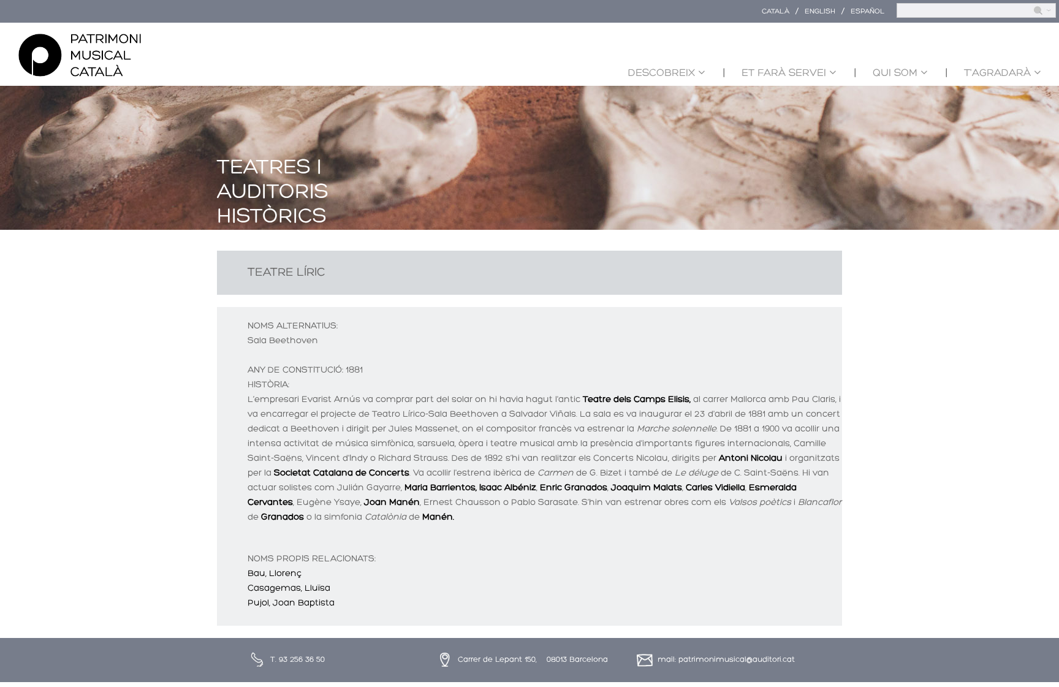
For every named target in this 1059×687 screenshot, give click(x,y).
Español (867, 11)
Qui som (895, 73)
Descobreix (661, 73)
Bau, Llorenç (275, 574)
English (820, 11)
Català (775, 11)
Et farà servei (784, 73)
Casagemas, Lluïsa (289, 588)
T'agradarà (997, 73)
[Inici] (79, 56)
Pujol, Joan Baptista (291, 603)
